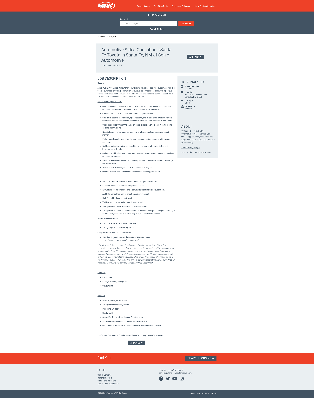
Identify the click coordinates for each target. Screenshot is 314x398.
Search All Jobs (157, 29)
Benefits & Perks (161, 6)
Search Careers (143, 6)
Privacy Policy (195, 393)
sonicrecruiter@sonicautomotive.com (175, 373)
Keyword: (124, 19)
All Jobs (101, 37)
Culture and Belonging (181, 6)
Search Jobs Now (201, 358)
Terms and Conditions (209, 393)
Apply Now (195, 57)
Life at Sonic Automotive (204, 6)
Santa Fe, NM (110, 37)
